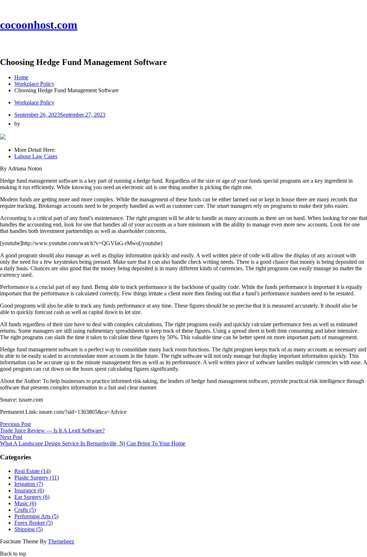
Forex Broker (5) (33, 523)
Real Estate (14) (32, 471)
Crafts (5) (25, 510)
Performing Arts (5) (36, 516)
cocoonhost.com (38, 24)
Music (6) (25, 503)
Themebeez (61, 541)
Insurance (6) (29, 490)
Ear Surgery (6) (31, 497)
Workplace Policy (34, 102)
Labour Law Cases (35, 156)
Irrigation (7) (28, 484)
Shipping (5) (28, 529)
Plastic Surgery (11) (36, 477)
